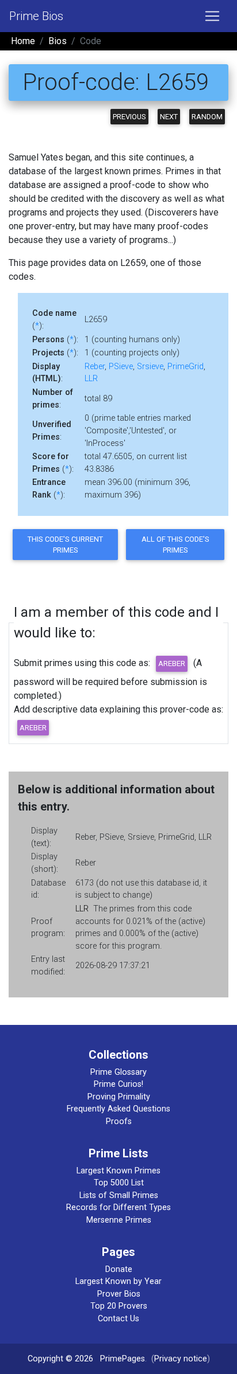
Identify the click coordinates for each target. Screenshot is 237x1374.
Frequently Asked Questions (118, 1109)
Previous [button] (129, 116)
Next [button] (169, 116)
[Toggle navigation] (212, 16)
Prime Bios (36, 16)
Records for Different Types (118, 1207)
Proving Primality (118, 1097)
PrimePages (122, 1359)
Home (23, 41)
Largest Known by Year (118, 1281)
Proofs (119, 1121)
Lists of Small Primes (118, 1195)
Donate (118, 1269)
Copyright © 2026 (60, 1359)
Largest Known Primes (118, 1171)
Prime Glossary (118, 1072)
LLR (91, 378)
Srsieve (150, 366)
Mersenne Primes (118, 1220)
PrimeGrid (185, 366)
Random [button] (207, 116)
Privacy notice (180, 1359)
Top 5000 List (119, 1183)
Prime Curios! (118, 1084)
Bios (57, 41)
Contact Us (118, 1319)
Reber (95, 366)
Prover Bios (118, 1294)
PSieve (121, 366)
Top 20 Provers (118, 1306)
